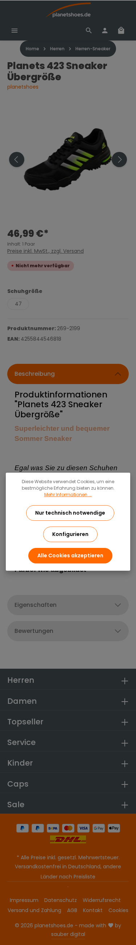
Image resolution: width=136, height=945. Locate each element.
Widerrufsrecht (102, 900)
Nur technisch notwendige (70, 512)
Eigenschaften (36, 605)
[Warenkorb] (121, 30)
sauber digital (68, 934)
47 (18, 303)
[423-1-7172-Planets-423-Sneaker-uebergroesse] (67, 159)
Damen (22, 701)
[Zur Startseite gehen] (68, 10)
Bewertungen (34, 631)
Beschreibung (35, 374)
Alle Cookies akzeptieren (70, 555)
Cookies (118, 910)
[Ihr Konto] (105, 30)
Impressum (24, 900)
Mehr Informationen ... (68, 494)
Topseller (25, 721)
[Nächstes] (119, 159)
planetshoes (22, 86)
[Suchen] (89, 30)
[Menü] (14, 30)
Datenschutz (60, 900)
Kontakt (93, 910)
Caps (18, 783)
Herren (20, 680)
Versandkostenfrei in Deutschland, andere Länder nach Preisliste (68, 871)
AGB (72, 910)
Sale (15, 804)
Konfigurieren (70, 534)
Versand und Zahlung (34, 910)
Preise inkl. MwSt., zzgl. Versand (45, 251)
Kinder (20, 763)
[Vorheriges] (16, 159)
